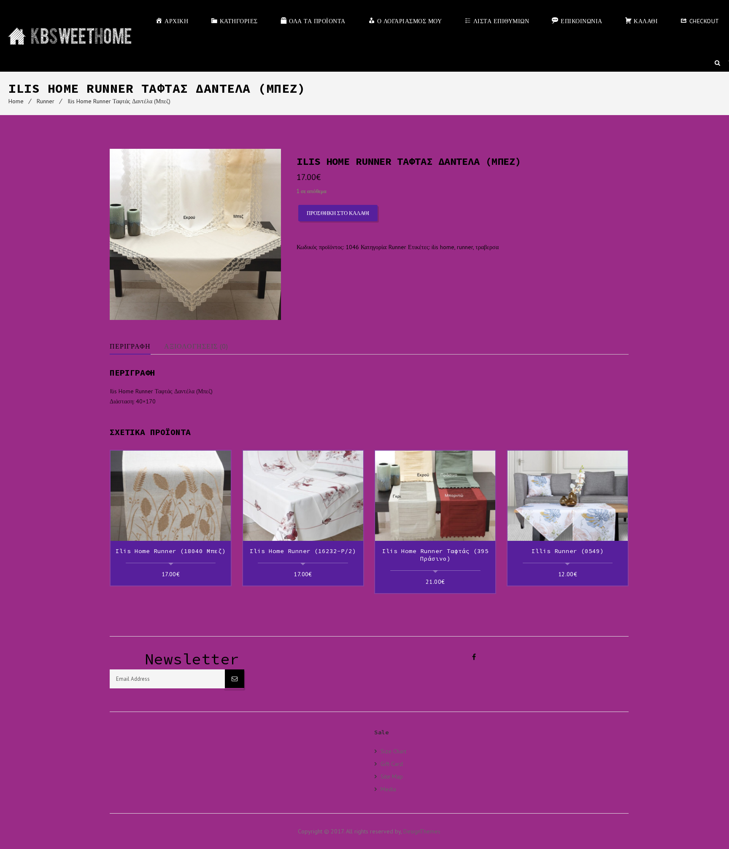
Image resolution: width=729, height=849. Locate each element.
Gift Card (392, 763)
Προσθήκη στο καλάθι (338, 213)
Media (388, 789)
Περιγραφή (130, 346)
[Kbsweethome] (69, 35)
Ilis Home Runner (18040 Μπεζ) (171, 551)
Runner (45, 101)
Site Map (392, 776)
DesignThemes (421, 831)
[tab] (136, 346)
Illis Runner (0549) (568, 551)
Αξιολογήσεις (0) (196, 346)
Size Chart (393, 751)
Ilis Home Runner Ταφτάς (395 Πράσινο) (435, 554)
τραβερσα (487, 247)
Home (16, 101)
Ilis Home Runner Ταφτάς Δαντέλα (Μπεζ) (119, 101)
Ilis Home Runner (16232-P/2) (303, 551)
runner (465, 247)
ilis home (443, 247)
